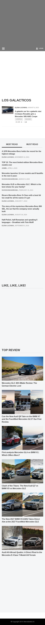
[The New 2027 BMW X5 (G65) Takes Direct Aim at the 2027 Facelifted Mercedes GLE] (22, 504)
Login (41, 48)
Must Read (32, 144)
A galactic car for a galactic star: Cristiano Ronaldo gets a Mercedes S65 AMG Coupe (28, 113)
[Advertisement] (22, 23)
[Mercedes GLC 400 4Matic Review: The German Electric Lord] (22, 368)
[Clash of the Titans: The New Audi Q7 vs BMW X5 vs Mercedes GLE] (22, 471)
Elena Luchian (21, 107)
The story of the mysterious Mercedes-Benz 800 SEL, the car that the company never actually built (22, 208)
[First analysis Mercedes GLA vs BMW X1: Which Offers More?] (22, 438)
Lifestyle (19, 119)
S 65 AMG (28, 119)
